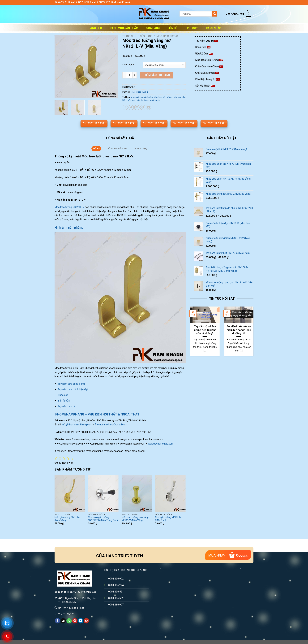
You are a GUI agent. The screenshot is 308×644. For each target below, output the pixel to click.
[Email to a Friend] (137, 107)
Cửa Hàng (153, 28)
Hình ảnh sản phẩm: (69, 227)
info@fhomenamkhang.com (77, 424)
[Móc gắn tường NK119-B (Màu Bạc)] (170, 493)
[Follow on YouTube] (86, 621)
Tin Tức (190, 28)
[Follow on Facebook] (57, 621)
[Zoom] (59, 94)
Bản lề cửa (64, 400)
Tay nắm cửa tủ (66, 406)
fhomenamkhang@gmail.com (111, 424)
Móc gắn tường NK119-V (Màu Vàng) (67, 519)
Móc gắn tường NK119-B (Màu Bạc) (168, 519)
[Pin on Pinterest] (142, 107)
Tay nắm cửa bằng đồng (71, 383)
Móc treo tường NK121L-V (69, 207)
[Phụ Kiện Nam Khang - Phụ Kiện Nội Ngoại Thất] (154, 14)
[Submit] (214, 14)
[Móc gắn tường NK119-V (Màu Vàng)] (70, 493)
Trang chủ (94, 28)
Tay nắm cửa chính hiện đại (73, 389)
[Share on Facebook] (125, 107)
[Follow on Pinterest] (74, 621)
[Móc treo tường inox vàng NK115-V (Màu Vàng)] (137, 493)
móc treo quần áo (135, 100)
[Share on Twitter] (131, 107)
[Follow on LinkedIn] (80, 621)
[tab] (96, 148)
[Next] (112, 66)
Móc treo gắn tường (163, 97)
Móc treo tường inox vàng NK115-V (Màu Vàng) (135, 519)
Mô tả (96, 148)
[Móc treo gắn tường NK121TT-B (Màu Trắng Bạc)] (103, 493)
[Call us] (69, 621)
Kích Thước (128, 65)
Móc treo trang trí (152, 100)
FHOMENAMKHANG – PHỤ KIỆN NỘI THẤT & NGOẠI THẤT (97, 414)
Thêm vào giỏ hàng (156, 75)
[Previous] (60, 66)
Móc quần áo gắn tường (142, 97)
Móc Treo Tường (167, 36)
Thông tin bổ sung (116, 148)
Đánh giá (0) (140, 148)
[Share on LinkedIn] (148, 107)
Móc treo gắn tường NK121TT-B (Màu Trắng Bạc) (103, 519)
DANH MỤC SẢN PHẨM (124, 28)
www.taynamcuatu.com (160, 443)
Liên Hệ (172, 28)
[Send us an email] (63, 621)
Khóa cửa (63, 395)
